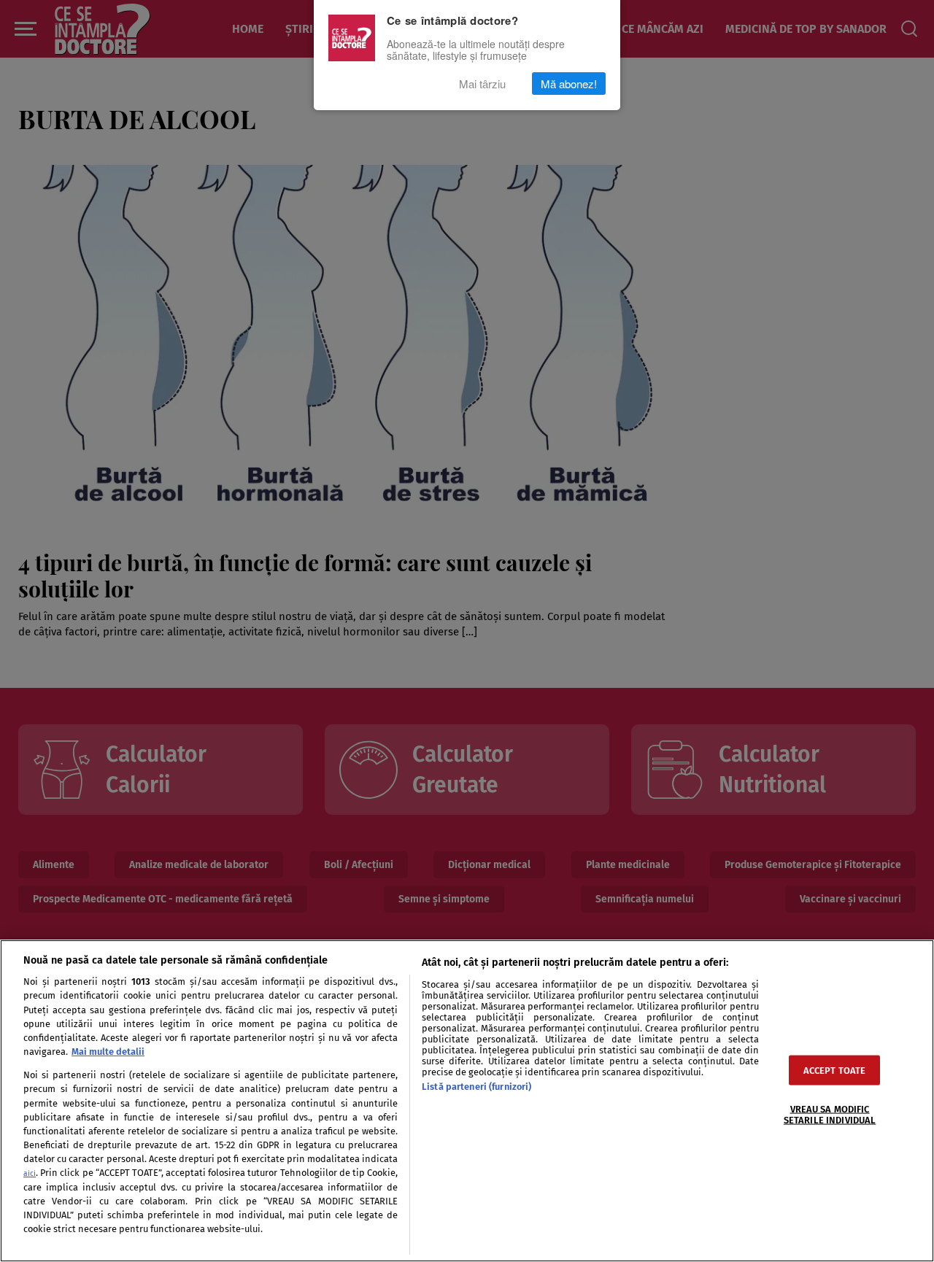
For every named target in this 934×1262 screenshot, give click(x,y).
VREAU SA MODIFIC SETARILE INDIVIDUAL (830, 1114)
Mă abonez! (569, 83)
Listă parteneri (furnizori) (476, 1086)
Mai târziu (482, 83)
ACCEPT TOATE (834, 1069)
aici (29, 1173)
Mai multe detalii (108, 1051)
